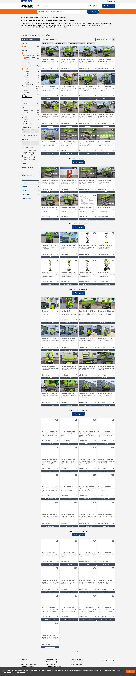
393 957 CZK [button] (102, 589)
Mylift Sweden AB (88, 526)
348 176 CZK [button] (102, 320)
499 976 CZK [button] (46, 617)
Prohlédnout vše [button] (28, 84)
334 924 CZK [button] (64, 589)
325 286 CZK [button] (64, 617)
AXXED (69, 498)
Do (32, 141)
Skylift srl (106, 219)
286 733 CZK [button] (83, 347)
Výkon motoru (26, 179)
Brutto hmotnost (27, 175)
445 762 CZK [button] (46, 644)
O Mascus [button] (24, 662)
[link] (50, 51)
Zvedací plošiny (38, 17)
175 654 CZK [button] (64, 189)
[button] (30, 39)
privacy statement (21, 672)
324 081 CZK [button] (102, 375)
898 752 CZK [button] (64, 216)
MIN (23, 129)
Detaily (24, 163)
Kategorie (25, 50)
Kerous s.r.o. (50, 71)
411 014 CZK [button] (46, 496)
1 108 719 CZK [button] (65, 441)
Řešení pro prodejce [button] (52, 662)
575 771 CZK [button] (64, 468)
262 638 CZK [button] (46, 523)
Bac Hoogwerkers (69, 257)
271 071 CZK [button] (83, 589)
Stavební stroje (28, 17)
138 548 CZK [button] (64, 254)
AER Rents (87, 219)
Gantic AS (69, 443)
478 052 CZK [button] (102, 441)
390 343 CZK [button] (64, 496)
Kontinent (25, 101)
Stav (23, 171)
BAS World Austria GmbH (87, 322)
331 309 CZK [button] (64, 375)
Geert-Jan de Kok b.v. (50, 377)
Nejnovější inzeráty (27, 148)
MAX (32, 129)
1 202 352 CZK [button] (102, 189)
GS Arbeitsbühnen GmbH (69, 192)
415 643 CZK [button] (46, 347)
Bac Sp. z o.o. (50, 153)
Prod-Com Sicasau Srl (50, 592)
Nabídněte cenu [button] (47, 68)
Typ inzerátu (25, 43)
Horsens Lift (106, 526)
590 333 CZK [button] (83, 402)
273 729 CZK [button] (83, 468)
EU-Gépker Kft (106, 192)
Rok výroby (25, 139)
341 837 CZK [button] (46, 468)
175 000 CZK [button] (102, 123)
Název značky (26, 63)
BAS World (50, 443)
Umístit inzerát (109, 6)
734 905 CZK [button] (102, 617)
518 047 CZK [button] (46, 589)
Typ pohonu (25, 194)
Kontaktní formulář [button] (76, 664)
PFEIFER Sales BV (88, 405)
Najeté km (25, 182)
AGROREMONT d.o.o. (69, 322)
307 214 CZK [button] (83, 375)
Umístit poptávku (78, 162)
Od (22, 141)
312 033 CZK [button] (46, 441)
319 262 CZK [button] (46, 320)
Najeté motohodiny (27, 167)
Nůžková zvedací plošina (52, 17)
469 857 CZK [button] (83, 617)
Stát (23, 107)
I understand (130, 671)
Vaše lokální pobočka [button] (77, 662)
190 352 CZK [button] (83, 496)
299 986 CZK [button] (83, 320)
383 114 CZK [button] (46, 216)
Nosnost (24, 186)
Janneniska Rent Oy (87, 257)
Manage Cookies (7, 672)
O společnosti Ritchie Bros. (29, 664)
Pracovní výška (26, 198)
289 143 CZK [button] (46, 375)
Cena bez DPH (26, 127)
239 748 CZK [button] (64, 347)
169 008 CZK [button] (83, 216)
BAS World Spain (106, 377)
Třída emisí (25, 190)
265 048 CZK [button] (64, 320)
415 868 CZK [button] (83, 441)
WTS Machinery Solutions (50, 498)
